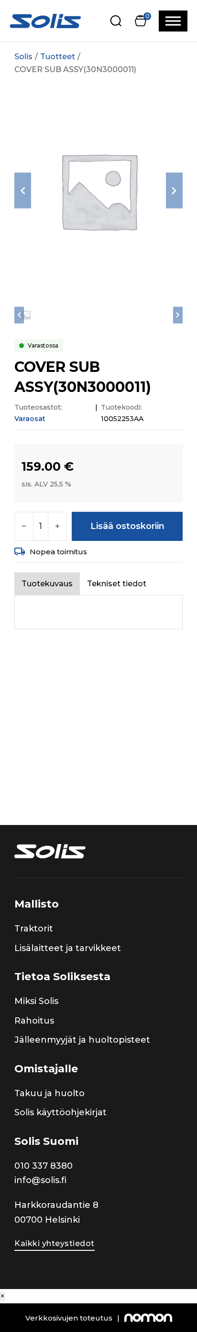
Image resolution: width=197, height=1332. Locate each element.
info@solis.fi (40, 1180)
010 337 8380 (43, 1166)
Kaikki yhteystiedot (54, 1243)
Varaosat (29, 418)
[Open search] (116, 21)
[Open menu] (173, 21)
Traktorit (33, 928)
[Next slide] (174, 191)
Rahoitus (34, 1020)
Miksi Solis (36, 1001)
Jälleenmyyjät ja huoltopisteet (82, 1040)
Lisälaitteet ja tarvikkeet (67, 948)
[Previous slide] (22, 191)
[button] (140, 21)
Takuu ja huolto (49, 1093)
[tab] (47, 583)
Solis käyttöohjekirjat (60, 1112)
